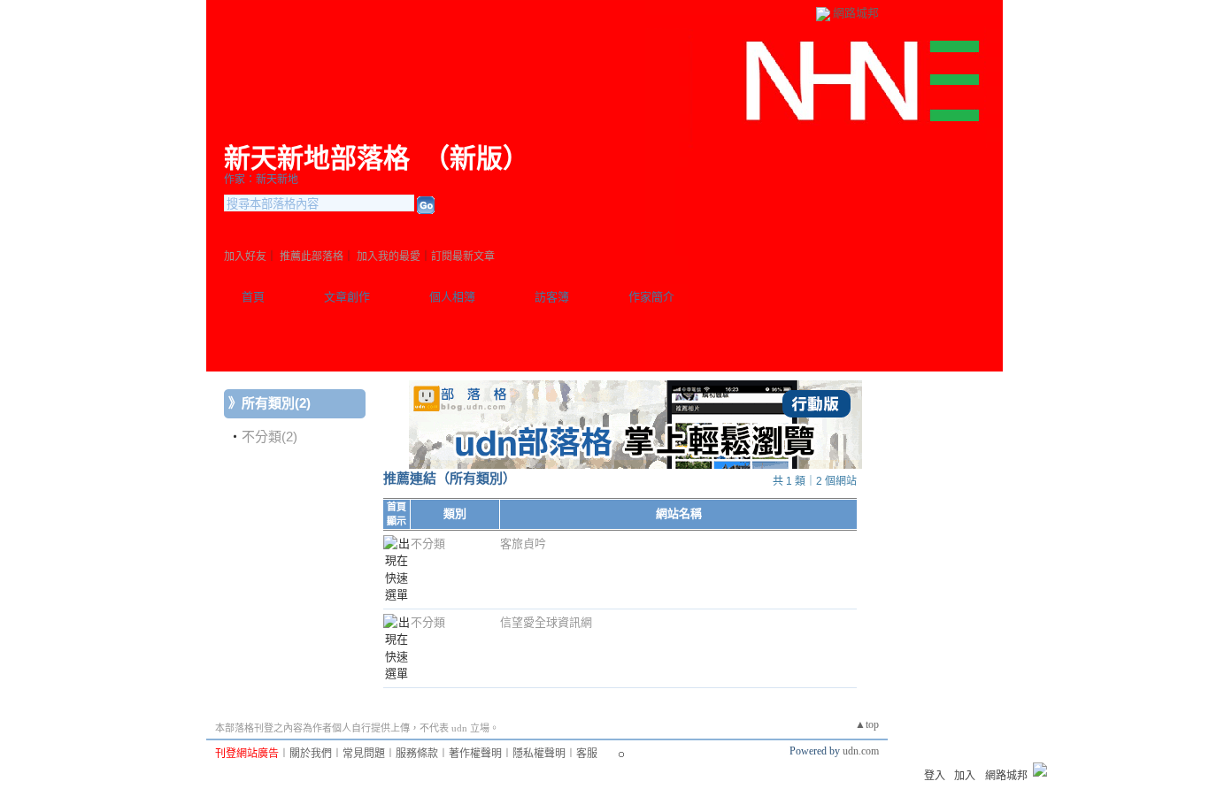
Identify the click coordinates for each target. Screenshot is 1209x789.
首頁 (253, 296)
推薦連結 (409, 478)
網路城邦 (856, 12)
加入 (964, 776)
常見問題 (364, 753)
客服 (586, 753)
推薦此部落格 (311, 256)
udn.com (861, 751)
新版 (476, 157)
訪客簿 (552, 296)
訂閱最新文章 (463, 256)
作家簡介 (651, 296)
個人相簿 (452, 296)
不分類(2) (269, 436)
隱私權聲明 (539, 753)
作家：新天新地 (261, 179)
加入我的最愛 (388, 256)
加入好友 (245, 256)
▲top (867, 724)
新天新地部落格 (317, 157)
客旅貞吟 (523, 543)
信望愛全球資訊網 (546, 622)
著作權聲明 (475, 753)
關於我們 (310, 753)
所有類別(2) (276, 402)
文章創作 (347, 296)
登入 (934, 776)
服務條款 (417, 753)
